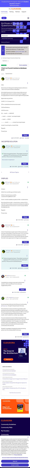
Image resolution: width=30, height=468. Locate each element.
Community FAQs (6, 427)
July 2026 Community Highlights (9, 370)
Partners (17, 11)
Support (24, 11)
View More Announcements (15, 392)
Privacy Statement (18, 454)
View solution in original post (8, 159)
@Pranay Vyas (4, 305)
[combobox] (15, 38)
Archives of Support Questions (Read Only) (11, 58)
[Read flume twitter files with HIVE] (28, 172)
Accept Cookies (15, 465)
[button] (27, 82)
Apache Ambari (9, 73)
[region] (15, 451)
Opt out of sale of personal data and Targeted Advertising (15, 457)
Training (11, 11)
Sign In (4, 18)
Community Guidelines (8, 424)
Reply (25, 135)
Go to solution (23, 65)
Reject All (15, 461)
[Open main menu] (28, 18)
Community (4, 11)
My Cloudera (5, 431)
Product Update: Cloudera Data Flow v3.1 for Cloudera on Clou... (14, 389)
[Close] (28, 437)
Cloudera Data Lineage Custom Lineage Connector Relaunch (15, 378)
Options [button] (4, 60)
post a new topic (20, 51)
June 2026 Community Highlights (9, 374)
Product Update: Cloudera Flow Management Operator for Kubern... (14, 383)
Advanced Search (5, 42)
